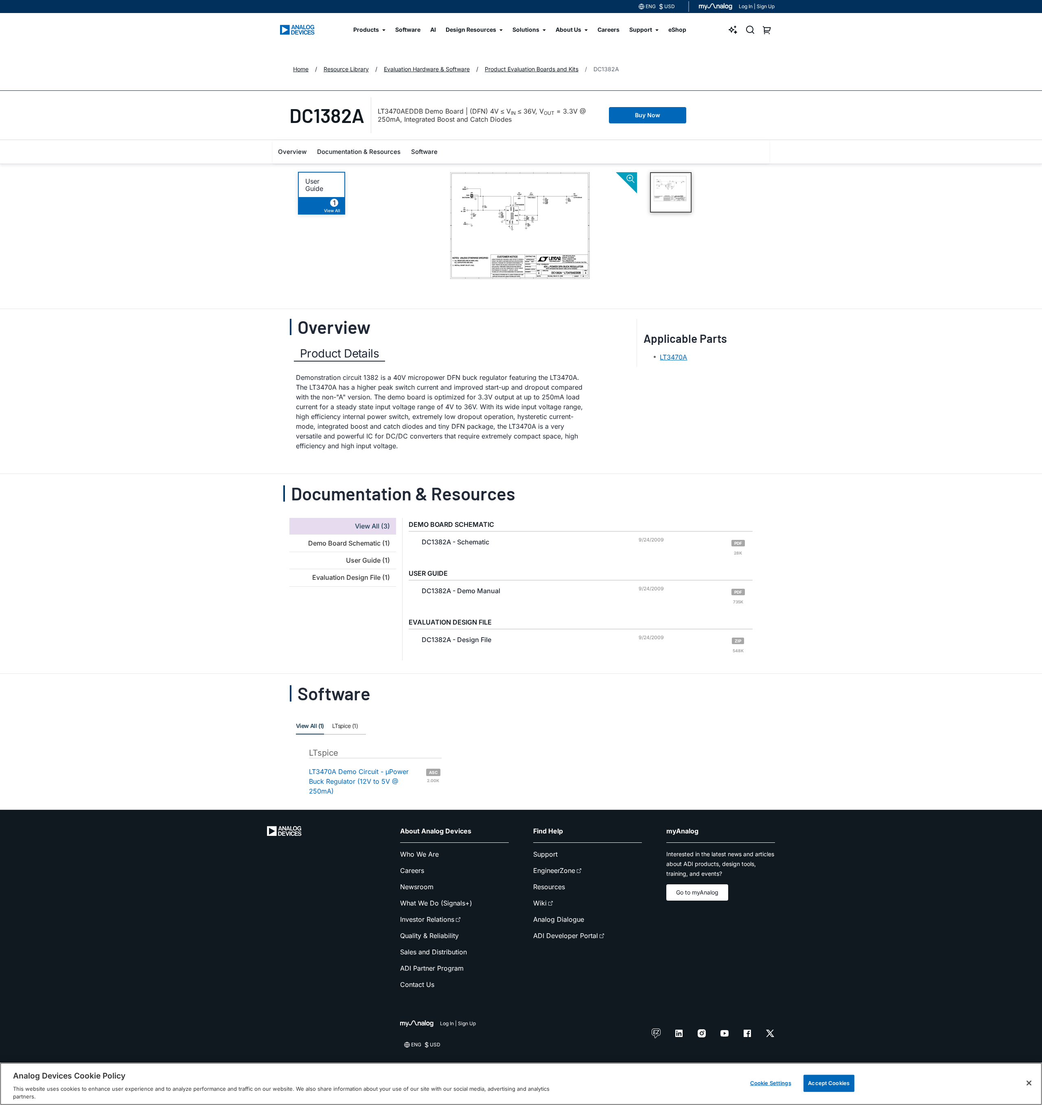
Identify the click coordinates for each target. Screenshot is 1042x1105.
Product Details (339, 353)
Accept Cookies (828, 1083)
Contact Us (417, 984)
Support (545, 854)
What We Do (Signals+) (436, 903)
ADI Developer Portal (565, 936)
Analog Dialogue (558, 919)
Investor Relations (427, 919)
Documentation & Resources (359, 152)
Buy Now (647, 115)
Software (424, 152)
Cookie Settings (770, 1083)
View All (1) (310, 725)
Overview (292, 152)
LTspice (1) (345, 725)
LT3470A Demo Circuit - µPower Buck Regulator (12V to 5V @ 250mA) (374, 781)
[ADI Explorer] (733, 30)
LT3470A (673, 357)
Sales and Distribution (433, 952)
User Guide (314, 185)
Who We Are (419, 854)
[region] (521, 1084)
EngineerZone (554, 870)
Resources (549, 887)
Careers (412, 870)
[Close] (1029, 1083)
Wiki (540, 903)
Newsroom (416, 887)
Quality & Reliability (429, 936)
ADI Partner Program (432, 968)
